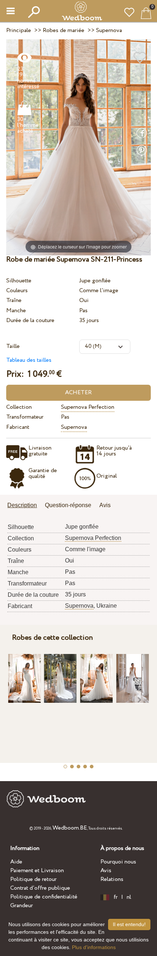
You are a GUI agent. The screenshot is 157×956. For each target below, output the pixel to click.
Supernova (74, 427)
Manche (16, 310)
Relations (111, 879)
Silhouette (18, 280)
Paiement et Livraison (37, 870)
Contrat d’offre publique (40, 888)
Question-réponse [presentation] (68, 505)
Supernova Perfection (87, 407)
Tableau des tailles (28, 360)
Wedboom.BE (70, 828)
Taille (13, 346)
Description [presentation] (22, 505)
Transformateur (24, 417)
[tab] (24, 506)
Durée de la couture (30, 320)
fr (116, 897)
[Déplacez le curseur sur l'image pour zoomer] (78, 147)
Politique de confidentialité (43, 897)
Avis (105, 870)
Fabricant (17, 427)
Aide (16, 862)
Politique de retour (33, 879)
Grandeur (21, 905)
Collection (19, 407)
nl (129, 897)
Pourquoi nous (118, 862)
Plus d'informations (94, 947)
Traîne (14, 300)
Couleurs (17, 290)
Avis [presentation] (105, 505)
